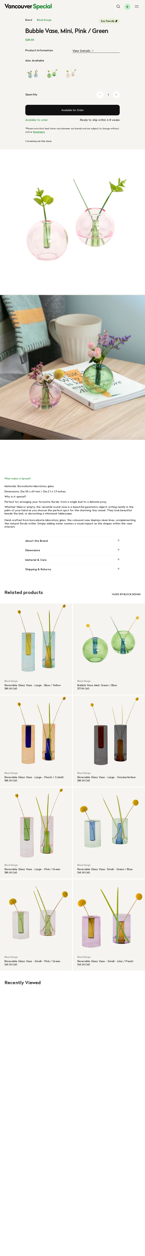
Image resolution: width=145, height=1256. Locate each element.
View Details (81, 51)
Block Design (44, 20)
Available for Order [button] (72, 110)
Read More (39, 131)
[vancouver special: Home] (28, 7)
